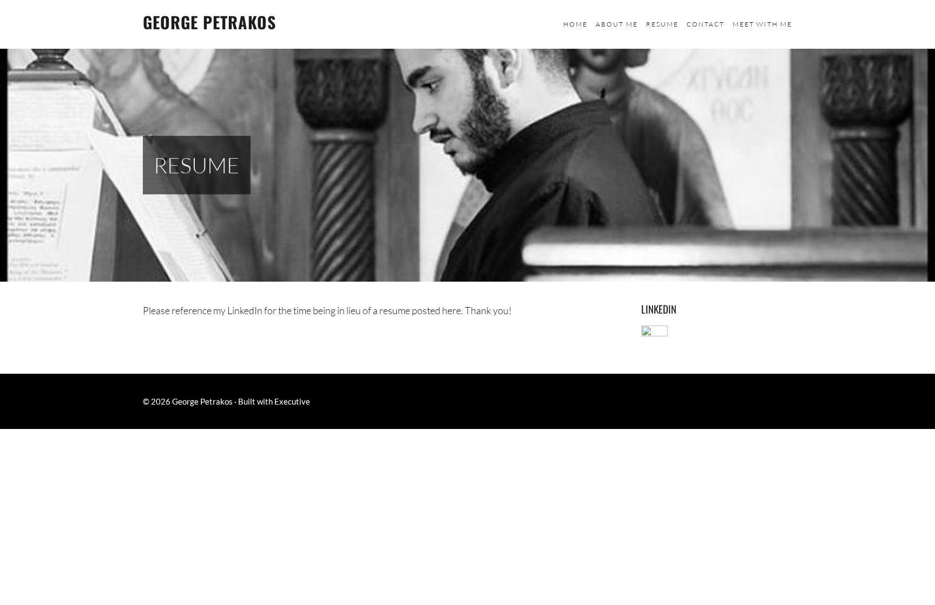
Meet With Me (762, 24)
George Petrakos (209, 22)
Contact (706, 24)
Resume (662, 24)
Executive (292, 401)
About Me (617, 24)
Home (575, 24)
